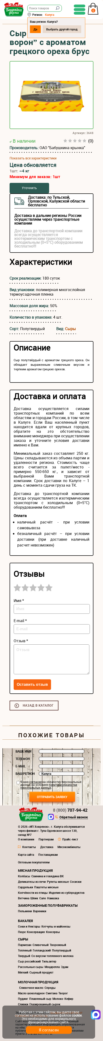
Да (35, 29)
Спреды (50, 988)
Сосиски (75, 881)
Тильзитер (49, 961)
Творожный (58, 945)
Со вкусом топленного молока (52, 956)
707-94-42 (70, 810)
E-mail (21, 766)
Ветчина (23, 898)
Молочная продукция (38, 982)
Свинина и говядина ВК (47, 876)
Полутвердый (61, 950)
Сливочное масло (31, 988)
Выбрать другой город (62, 29)
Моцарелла (52, 967)
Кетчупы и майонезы (55, 926)
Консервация (36, 932)
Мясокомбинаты (68, 847)
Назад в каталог (38, 705)
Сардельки (25, 887)
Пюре (22, 932)
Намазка (53, 898)
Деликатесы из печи (32, 881)
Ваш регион (25, 773)
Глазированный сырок (44, 1004)
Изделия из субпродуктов (67, 893)
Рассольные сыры (30, 967)
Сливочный (41, 945)
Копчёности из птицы (33, 893)
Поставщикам (48, 854)
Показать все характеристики (33, 158)
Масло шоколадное (31, 993)
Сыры (70, 328)
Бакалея (25, 920)
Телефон (23, 759)
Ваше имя (23, 751)
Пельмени (25, 911)
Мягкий (23, 972)
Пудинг (23, 999)
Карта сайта (26, 854)
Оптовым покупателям (34, 862)
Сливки (23, 1004)
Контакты (29, 847)
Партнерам (46, 839)
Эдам (64, 967)
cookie (77, 1015)
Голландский (42, 950)
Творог (63, 993)
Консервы (53, 932)
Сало (42, 898)
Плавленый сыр (40, 999)
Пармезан (24, 945)
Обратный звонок (73, 817)
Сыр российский (29, 961)
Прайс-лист (70, 839)
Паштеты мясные (46, 887)
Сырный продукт (41, 972)
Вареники (39, 911)
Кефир (68, 999)
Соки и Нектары (29, 926)
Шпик (34, 898)
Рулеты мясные (58, 881)
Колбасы (24, 876)
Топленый (25, 950)
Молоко (57, 999)
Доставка (46, 847)
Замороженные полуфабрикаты (48, 905)
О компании (26, 839)
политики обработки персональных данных (48, 786)
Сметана (51, 993)
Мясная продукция (35, 870)
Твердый (24, 956)
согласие (35, 782)
